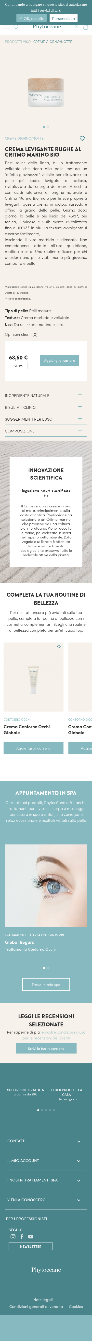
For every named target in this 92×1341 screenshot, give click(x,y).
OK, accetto (31, 18)
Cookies (76, 1306)
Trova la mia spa (46, 984)
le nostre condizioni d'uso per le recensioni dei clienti (53, 1034)
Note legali (43, 1299)
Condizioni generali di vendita (36, 1306)
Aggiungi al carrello (33, 748)
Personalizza (63, 18)
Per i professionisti (26, 1218)
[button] (44, 968)
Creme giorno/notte (52, 41)
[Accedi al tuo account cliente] (76, 26)
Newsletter (30, 1246)
